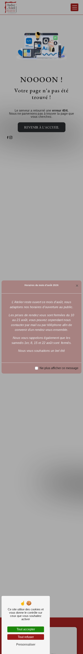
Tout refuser (26, 637)
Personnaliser (25, 644)
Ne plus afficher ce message (59, 368)
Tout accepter (26, 629)
